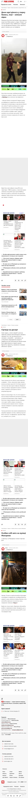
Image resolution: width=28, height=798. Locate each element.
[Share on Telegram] (17, 795)
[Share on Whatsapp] (14, 795)
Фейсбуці (4, 97)
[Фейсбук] (18, 782)
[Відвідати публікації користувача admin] (2, 35)
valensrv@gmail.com (6, 721)
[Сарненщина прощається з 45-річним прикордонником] (23, 306)
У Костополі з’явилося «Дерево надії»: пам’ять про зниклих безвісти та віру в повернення (12, 260)
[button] (2, 1)
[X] (20, 782)
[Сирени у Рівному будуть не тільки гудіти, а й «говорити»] (23, 313)
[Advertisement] (14, 172)
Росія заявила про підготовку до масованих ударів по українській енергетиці (9, 298)
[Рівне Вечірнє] (10, 1)
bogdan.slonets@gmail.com (7, 725)
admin (6, 34)
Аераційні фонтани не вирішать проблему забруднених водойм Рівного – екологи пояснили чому (13, 273)
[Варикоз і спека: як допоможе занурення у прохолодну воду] (23, 291)
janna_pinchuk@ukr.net (6, 728)
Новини (4, 9)
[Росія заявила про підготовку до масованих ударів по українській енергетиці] (23, 298)
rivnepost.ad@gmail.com (17, 729)
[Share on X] (10, 795)
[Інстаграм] (24, 782)
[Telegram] (26, 782)
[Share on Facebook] (7, 795)
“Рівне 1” (15, 602)
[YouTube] (22, 782)
